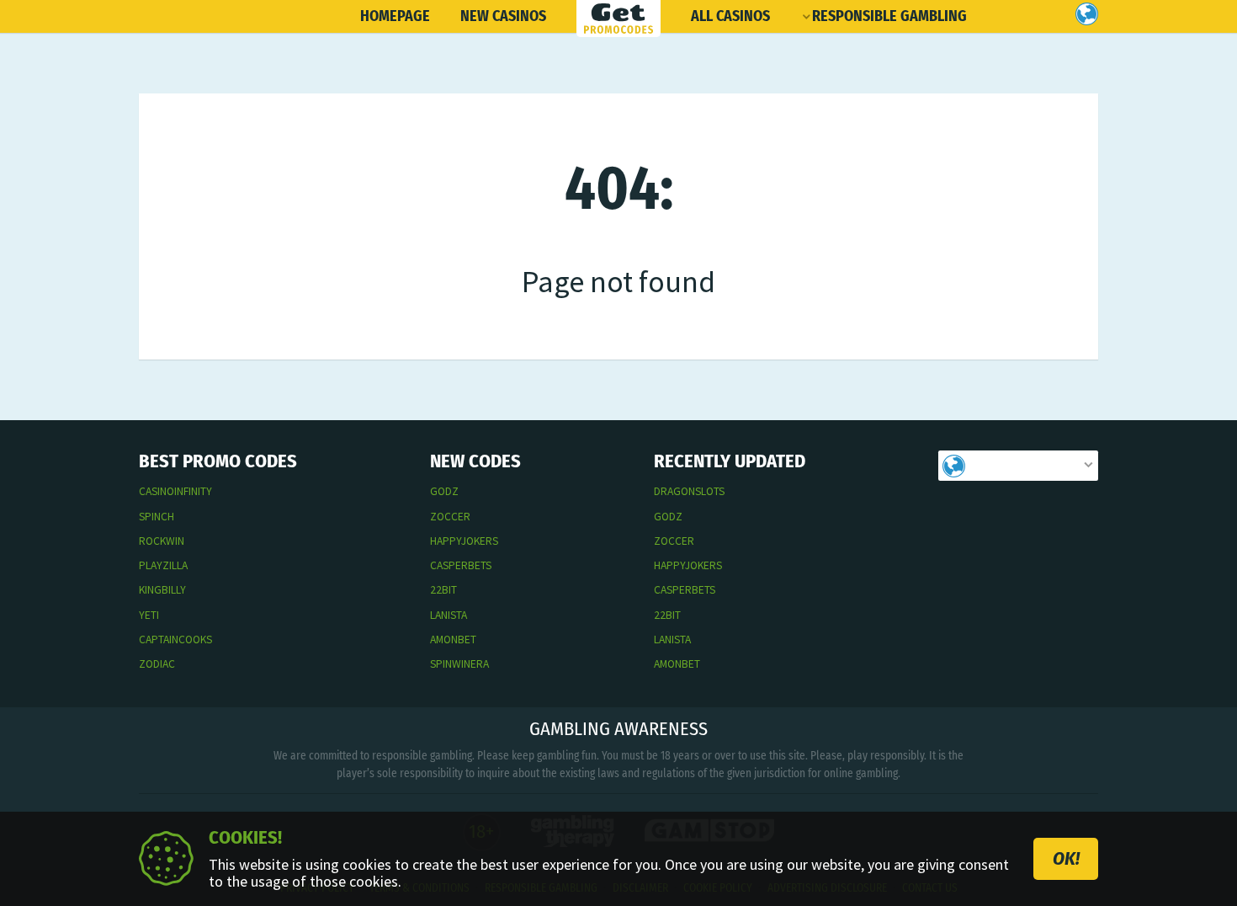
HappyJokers (464, 541)
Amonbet (453, 639)
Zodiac (157, 664)
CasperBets (460, 565)
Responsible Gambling (889, 16)
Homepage (395, 16)
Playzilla (163, 565)
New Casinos (503, 16)
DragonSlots (689, 491)
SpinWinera (459, 664)
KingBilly (162, 590)
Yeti (149, 615)
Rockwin (161, 541)
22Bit (443, 590)
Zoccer (450, 516)
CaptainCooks (175, 639)
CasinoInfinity (175, 491)
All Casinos (730, 16)
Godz (444, 491)
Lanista (448, 615)
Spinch (156, 516)
